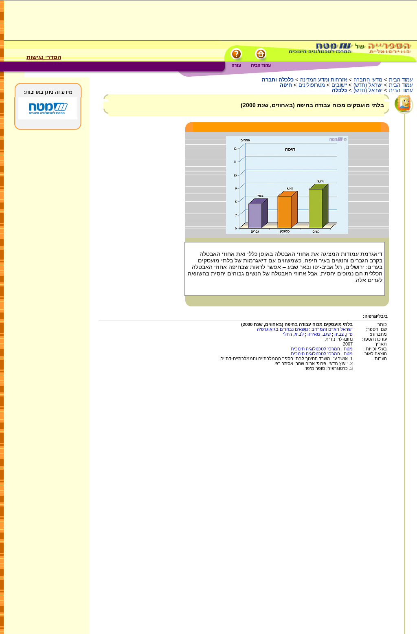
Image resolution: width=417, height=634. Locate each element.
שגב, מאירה (319, 334)
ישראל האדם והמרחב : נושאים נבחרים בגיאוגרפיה (305, 329)
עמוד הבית (401, 80)
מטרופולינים (311, 85)
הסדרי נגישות (43, 57)
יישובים (339, 85)
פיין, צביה (343, 334)
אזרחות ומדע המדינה (323, 80)
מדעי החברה (367, 80)
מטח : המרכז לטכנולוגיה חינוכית (322, 348)
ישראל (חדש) (367, 85)
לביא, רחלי (293, 334)
